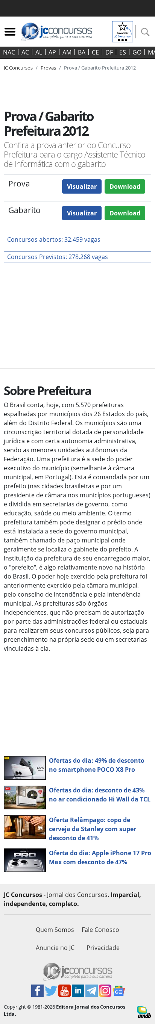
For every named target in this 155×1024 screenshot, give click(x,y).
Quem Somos (55, 930)
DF (109, 52)
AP (52, 52)
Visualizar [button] (82, 186)
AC (25, 52)
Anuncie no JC (55, 948)
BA (81, 52)
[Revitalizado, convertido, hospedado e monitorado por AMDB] (144, 1011)
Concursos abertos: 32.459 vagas (53, 239)
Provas (48, 67)
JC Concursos (18, 67)
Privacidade (103, 948)
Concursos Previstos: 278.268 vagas (57, 257)
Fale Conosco (100, 930)
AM (66, 52)
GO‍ (136, 52)
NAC (9, 52)
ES (122, 52)
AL (38, 52)
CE (95, 52)
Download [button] (124, 186)
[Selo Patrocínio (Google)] (122, 31)
